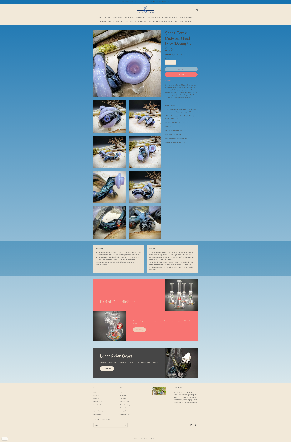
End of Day (139, 330)
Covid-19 (96, 398)
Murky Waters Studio (142, 438)
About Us (96, 395)
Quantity (167, 59)
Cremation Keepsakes (100, 405)
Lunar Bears (107, 368)
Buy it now (181, 74)
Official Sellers (97, 402)
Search (95, 392)
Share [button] (169, 80)
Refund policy (97, 414)
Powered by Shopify (152, 438)
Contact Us (96, 408)
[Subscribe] (125, 425)
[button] (95, 10)
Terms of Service (98, 411)
